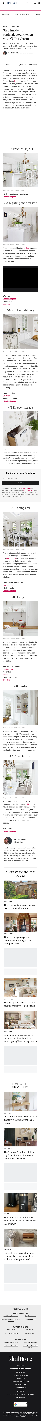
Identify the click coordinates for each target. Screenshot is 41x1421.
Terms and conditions (20, 1381)
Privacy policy (20, 1385)
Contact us (20, 1372)
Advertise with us (21, 1375)
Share (8, 64)
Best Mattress (11, 1329)
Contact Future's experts (20, 1369)
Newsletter (34, 64)
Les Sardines (8, 304)
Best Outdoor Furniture (11, 1333)
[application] (20, 278)
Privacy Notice (27, 490)
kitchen (17, 81)
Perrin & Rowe (9, 669)
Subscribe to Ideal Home (11, 1342)
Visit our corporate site (27, 1413)
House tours (15, 26)
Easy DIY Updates (30, 1316)
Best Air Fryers (29, 1333)
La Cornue (7, 396)
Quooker (6, 680)
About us (20, 1366)
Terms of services (25, 488)
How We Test (20, 1378)
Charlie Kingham (9, 197)
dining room (11, 558)
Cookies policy (20, 1388)
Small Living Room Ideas (11, 1316)
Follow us (23, 64)
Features (29, 54)
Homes (5, 26)
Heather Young (15, 52)
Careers (20, 1391)
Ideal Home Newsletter (30, 1342)
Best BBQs (29, 1329)
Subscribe (28, 3)
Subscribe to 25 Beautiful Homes (30, 1346)
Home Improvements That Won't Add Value (10, 1320)
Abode (5, 675)
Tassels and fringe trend (21, 14)
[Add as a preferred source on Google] (20, 1404)
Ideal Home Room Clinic (11, 1346)
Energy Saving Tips (30, 1319)
